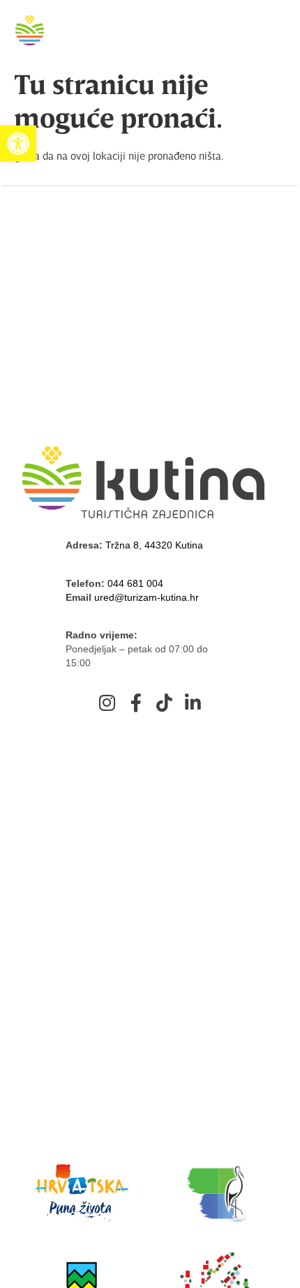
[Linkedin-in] (193, 702)
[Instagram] (107, 702)
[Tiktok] (165, 702)
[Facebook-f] (136, 702)
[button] (18, 143)
